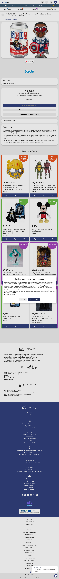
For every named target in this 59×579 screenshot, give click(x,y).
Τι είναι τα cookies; (10, 294)
